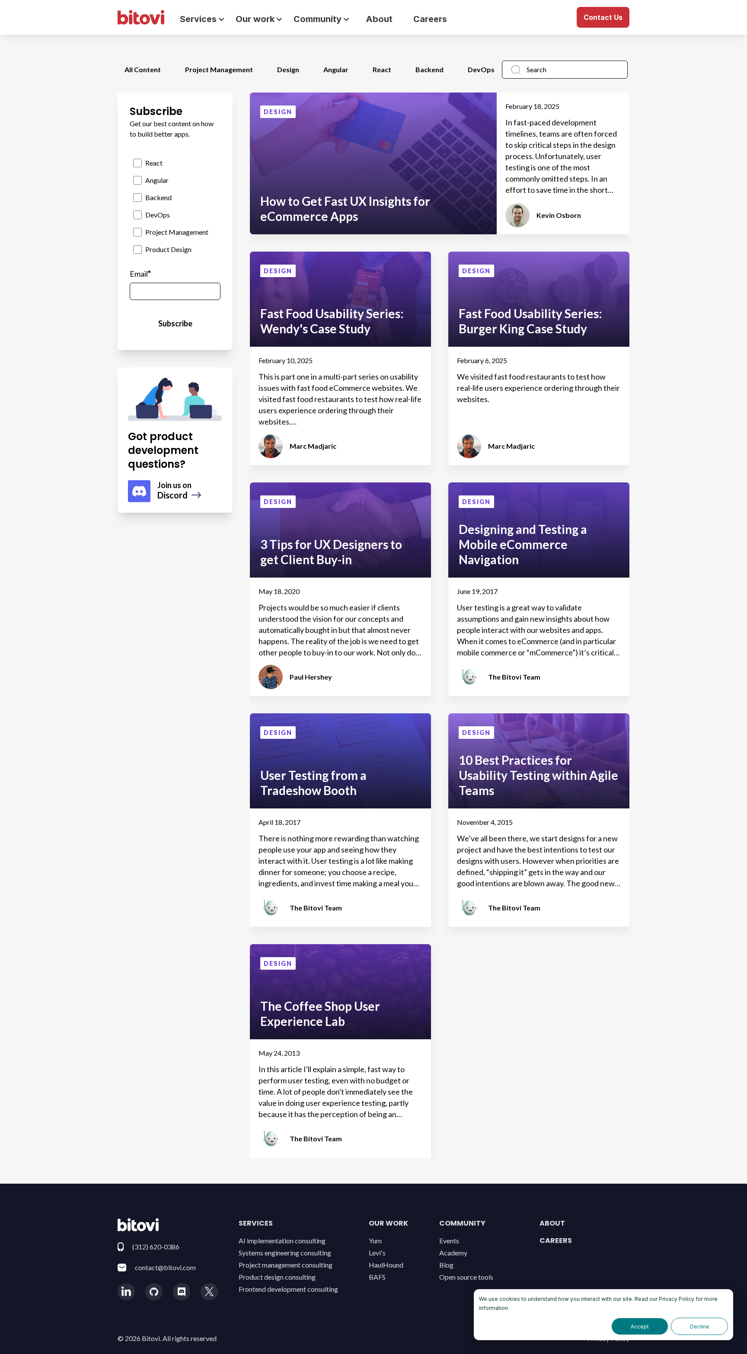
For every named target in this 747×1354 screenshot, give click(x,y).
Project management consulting (285, 1265)
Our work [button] (255, 19)
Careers (430, 19)
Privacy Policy (676, 1299)
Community (462, 1223)
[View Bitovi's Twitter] (209, 1291)
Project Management (219, 69)
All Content (142, 69)
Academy (453, 1253)
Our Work (388, 1223)
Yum (375, 1240)
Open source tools (466, 1277)
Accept (640, 1326)
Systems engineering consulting (285, 1253)
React (382, 69)
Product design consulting (277, 1277)
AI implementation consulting (282, 1240)
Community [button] (318, 19)
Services (256, 1223)
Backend (429, 69)
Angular (335, 69)
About (379, 19)
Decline (699, 1326)
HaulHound (386, 1265)
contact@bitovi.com (165, 1267)
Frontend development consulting (288, 1289)
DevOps (481, 69)
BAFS (377, 1277)
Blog (446, 1265)
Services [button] (198, 19)
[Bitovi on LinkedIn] (126, 1291)
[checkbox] (175, 206)
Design (288, 69)
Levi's (377, 1253)
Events (449, 1240)
